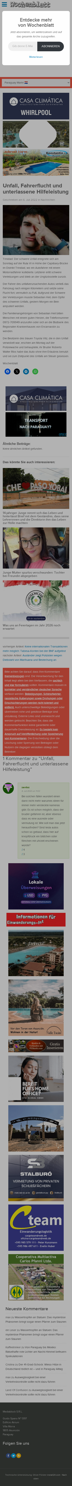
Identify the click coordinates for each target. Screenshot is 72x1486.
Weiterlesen (36, 57)
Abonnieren (51, 46)
